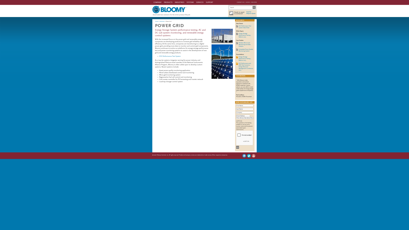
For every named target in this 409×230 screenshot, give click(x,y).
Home (156, 21)
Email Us (248, 12)
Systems (190, 2)
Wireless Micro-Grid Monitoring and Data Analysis (245, 44)
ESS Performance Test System (170, 56)
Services (200, 2)
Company (157, 2)
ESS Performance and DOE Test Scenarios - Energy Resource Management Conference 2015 (246, 67)
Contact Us (240, 2)
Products (168, 2)
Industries (179, 2)
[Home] (171, 16)
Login (248, 2)
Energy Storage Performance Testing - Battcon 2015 (245, 35)
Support (209, 2)
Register (254, 2)
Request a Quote (251, 13)
